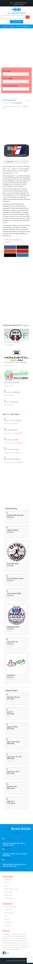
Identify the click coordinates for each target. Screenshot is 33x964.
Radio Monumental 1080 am (12, 362)
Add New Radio (16, 22)
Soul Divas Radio (8, 898)
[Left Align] (28, 17)
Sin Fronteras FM (9, 342)
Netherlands (19, 443)
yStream (6, 886)
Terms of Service (8, 922)
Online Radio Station (18, 4)
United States (19, 433)
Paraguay (12, 26)
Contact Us (7, 919)
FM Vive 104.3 (8, 402)
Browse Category (8, 78)
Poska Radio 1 (8, 440)
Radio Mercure (8, 449)
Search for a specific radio (10, 86)
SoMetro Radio (8, 895)
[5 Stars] (11, 103)
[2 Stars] (5, 103)
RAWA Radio (7, 430)
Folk (4, 108)
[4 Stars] (9, 103)
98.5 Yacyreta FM (9, 392)
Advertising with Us (9, 913)
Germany (20, 462)
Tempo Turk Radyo (9, 420)
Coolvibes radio (8, 879)
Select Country (7, 71)
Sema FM (6, 883)
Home (5, 26)
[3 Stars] (7, 103)
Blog (11, 2)
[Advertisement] (16, 47)
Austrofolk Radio (9, 459)
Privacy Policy (7, 925)
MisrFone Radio (8, 892)
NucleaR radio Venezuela (11, 889)
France (18, 452)
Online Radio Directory (21, 2)
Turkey (15, 423)
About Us (6, 916)
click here (15, 173)
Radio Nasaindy (8, 382)
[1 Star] (3, 103)
